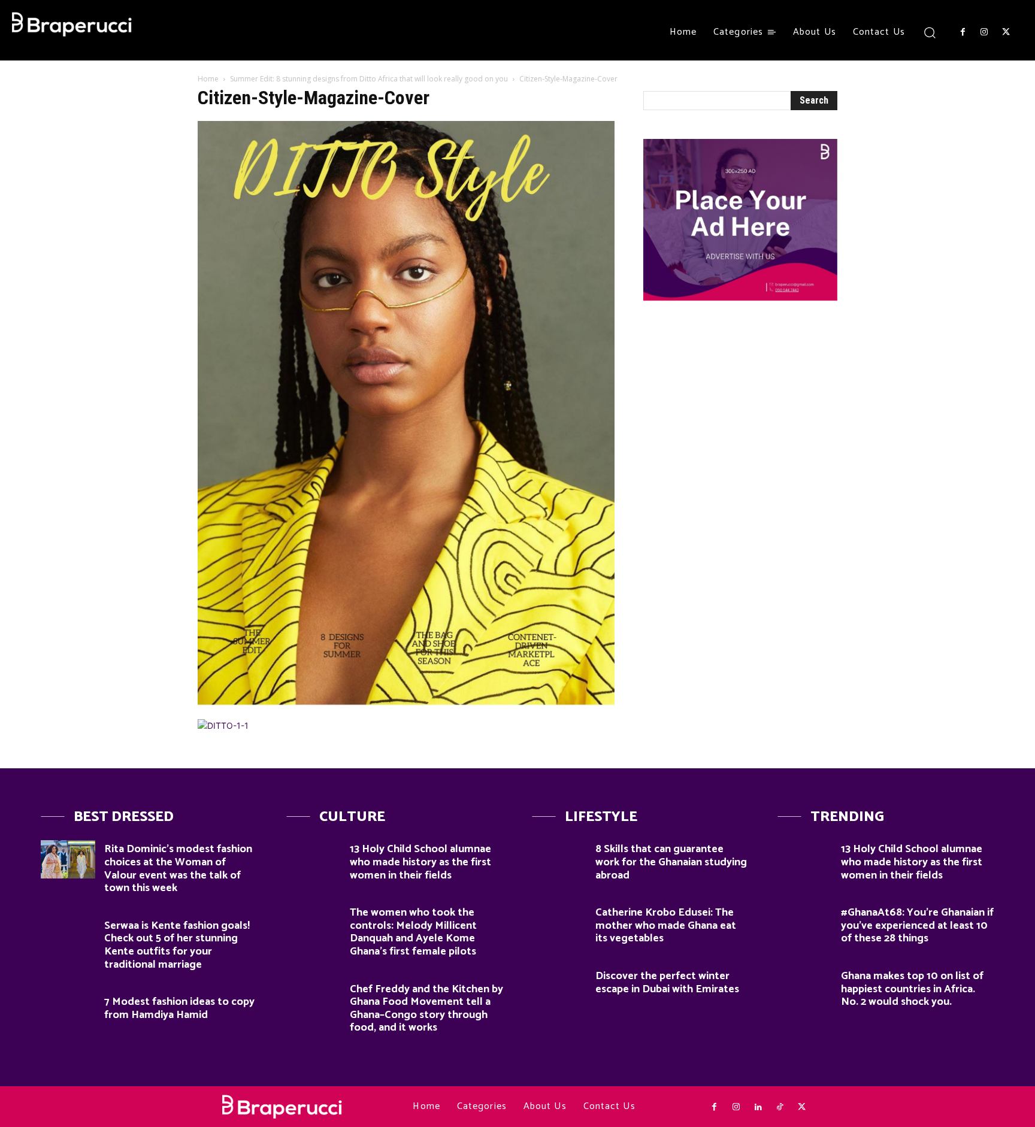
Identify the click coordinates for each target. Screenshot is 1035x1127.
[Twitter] (1006, 32)
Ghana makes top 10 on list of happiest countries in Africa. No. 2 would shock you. (912, 989)
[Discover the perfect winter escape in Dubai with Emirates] (559, 986)
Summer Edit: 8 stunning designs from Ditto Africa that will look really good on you (369, 79)
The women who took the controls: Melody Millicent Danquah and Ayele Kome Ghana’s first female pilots (413, 932)
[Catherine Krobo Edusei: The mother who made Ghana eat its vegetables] (559, 922)
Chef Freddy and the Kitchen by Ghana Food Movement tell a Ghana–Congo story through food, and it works (426, 1008)
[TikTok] (780, 1107)
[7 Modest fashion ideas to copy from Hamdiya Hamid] (68, 1012)
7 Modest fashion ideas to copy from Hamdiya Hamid (179, 1008)
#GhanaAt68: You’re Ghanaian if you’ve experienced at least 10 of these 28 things (917, 925)
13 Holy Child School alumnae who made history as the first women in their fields (420, 862)
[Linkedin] (757, 1107)
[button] (929, 32)
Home (208, 79)
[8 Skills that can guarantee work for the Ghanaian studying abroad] (559, 859)
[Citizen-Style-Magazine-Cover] (406, 707)
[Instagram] (984, 32)
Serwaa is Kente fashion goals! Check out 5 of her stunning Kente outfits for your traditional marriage (177, 945)
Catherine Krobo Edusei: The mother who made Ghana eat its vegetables (665, 925)
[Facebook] (962, 32)
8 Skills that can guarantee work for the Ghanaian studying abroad (671, 862)
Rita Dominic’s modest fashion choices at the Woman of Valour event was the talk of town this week (178, 868)
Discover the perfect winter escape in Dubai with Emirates (667, 982)
